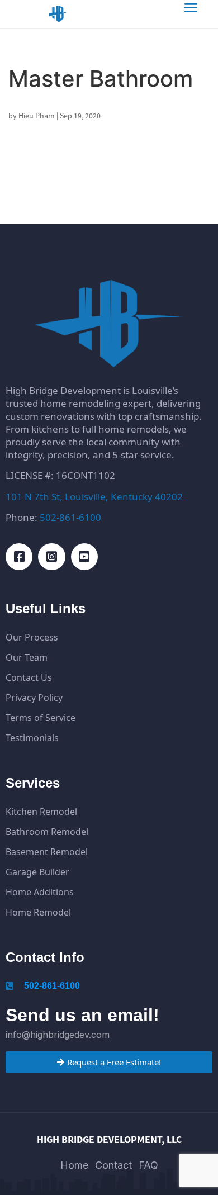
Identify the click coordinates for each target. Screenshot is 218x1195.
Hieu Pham (36, 116)
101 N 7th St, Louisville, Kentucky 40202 (94, 496)
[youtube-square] (84, 556)
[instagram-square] (51, 556)
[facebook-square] (19, 556)
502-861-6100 (70, 517)
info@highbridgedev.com (58, 1034)
